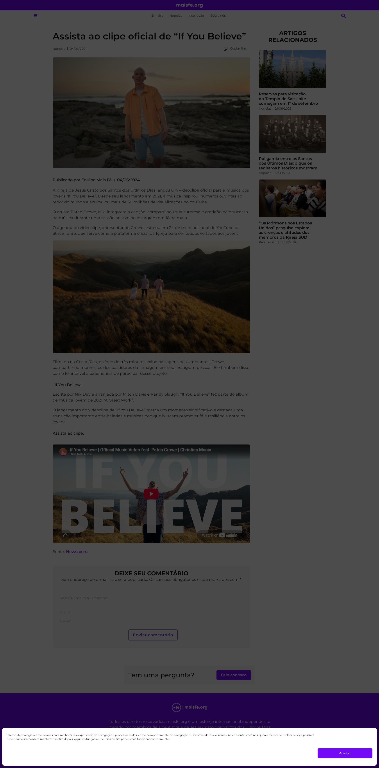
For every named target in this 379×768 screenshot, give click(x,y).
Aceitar (345, 753)
